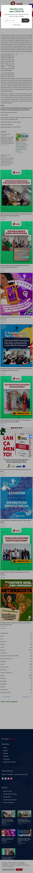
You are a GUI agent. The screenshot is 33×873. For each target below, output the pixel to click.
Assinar (26, 20)
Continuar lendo (16, 24)
